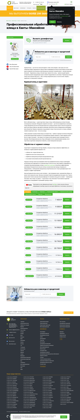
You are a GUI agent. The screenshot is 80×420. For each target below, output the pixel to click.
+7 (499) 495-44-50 (26, 388)
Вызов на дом (42, 348)
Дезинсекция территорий (25, 359)
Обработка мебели (43, 355)
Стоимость (62, 328)
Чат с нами (11, 335)
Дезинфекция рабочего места (46, 362)
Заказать (67, 199)
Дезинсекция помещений (25, 357)
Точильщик (22, 347)
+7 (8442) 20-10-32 (10, 383)
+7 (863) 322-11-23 (46, 388)
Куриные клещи (10, 37)
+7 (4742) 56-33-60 (26, 387)
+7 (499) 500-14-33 (46, 385)
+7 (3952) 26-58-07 (10, 395)
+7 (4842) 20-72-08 (10, 402)
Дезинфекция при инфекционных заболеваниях (49, 353)
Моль (21, 335)
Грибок (41, 336)
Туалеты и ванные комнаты (45, 359)
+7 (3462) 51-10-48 (46, 402)
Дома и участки (63, 335)
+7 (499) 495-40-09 (26, 392)
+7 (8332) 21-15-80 (10, 405)
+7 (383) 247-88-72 (26, 405)
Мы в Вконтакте (13, 64)
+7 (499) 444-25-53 (63, 392)
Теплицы (42, 357)
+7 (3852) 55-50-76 (10, 378)
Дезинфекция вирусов (44, 333)
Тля (21, 345)
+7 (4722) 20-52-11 (10, 380)
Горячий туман (43, 364)
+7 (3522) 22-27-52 (26, 383)
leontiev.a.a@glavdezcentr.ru (14, 329)
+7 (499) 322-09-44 (10, 407)
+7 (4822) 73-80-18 (46, 407)
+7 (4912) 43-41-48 (46, 390)
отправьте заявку (64, 16)
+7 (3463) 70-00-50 (26, 395)
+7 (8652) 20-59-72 (46, 400)
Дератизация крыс (43, 323)
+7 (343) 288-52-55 (10, 390)
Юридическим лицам (65, 318)
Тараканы (22, 321)
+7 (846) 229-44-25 (46, 392)
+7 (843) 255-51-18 (10, 399)
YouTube (55, 184)
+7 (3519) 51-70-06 (26, 390)
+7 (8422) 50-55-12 (63, 385)
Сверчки (22, 350)
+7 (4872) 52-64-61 (63, 380)
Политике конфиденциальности (31, 416)
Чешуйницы (22, 362)
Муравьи (22, 326)
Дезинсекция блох (24, 328)
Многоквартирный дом (24, 364)
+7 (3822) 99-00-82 (63, 378)
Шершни (22, 352)
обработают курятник (49, 165)
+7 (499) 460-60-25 (26, 380)
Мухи (21, 338)
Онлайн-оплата (63, 336)
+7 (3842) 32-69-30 (10, 404)
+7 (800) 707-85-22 (39, 2)
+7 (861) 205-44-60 (26, 378)
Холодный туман (43, 350)
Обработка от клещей (24, 325)
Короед (21, 342)
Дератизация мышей (44, 321)
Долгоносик (22, 348)
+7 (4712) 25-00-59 (26, 385)
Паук (21, 367)
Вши (21, 360)
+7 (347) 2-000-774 (63, 387)
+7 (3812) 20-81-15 (26, 407)
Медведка (22, 355)
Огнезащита (43, 366)
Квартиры (62, 331)
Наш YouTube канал (14, 66)
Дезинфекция (43, 328)
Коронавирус (42, 331)
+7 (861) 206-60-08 (26, 404)
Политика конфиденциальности (12, 411)
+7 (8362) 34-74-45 (10, 397)
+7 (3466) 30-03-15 (26, 397)
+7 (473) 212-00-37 (10, 387)
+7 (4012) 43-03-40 (10, 400)
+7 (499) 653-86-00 (10, 388)
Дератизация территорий (45, 325)
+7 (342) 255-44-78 (46, 383)
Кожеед (22, 343)
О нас (61, 338)
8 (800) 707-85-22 (45, 404)
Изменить (59, 21)
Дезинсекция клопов (24, 323)
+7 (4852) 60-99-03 (63, 399)
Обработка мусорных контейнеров (46, 345)
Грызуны (42, 318)
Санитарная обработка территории (47, 360)
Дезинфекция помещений (45, 343)
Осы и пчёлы (22, 330)
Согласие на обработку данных (24, 411)
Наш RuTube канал (13, 68)
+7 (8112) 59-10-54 (46, 387)
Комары (22, 333)
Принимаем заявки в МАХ (54, 2)
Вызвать (67, 40)
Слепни (21, 354)
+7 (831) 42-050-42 (26, 399)
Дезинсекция (23, 318)
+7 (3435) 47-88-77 (26, 400)
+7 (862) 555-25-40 (46, 399)
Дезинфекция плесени (44, 335)
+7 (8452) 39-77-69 (46, 395)
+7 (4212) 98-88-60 (63, 388)
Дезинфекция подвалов (45, 352)
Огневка (22, 331)
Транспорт (42, 340)
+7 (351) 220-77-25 (63, 397)
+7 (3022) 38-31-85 (63, 395)
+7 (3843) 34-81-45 (26, 402)
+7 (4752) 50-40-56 (46, 405)
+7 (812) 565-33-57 (63, 402)
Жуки (21, 369)
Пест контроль (62, 321)
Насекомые (22, 340)
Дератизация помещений (65, 326)
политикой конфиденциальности (65, 60)
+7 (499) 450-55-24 (63, 400)
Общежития (62, 333)
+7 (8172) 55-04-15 (10, 385)
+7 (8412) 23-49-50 (46, 380)
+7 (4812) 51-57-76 (46, 397)
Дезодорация (43, 338)
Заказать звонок (15, 58)
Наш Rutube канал (12, 343)
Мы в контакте (12, 341)
